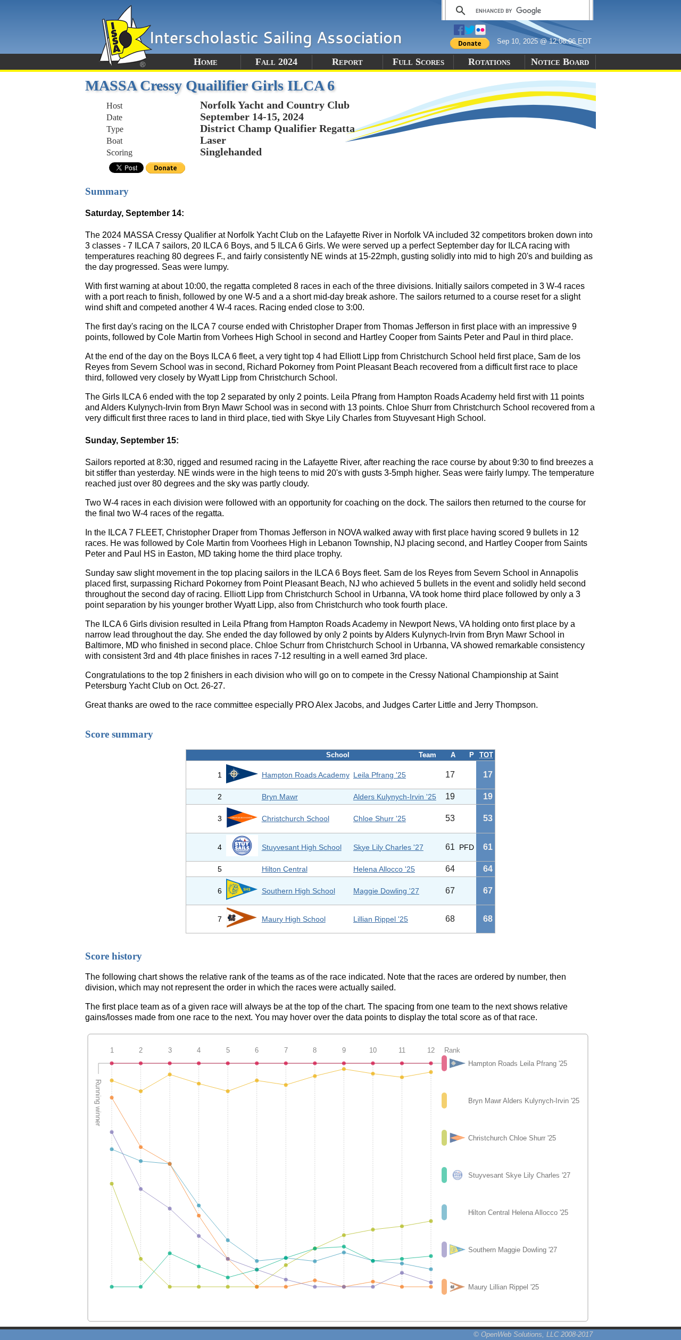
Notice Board (560, 61)
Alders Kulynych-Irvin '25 (394, 796)
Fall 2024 (276, 61)
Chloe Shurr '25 (379, 818)
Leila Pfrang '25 (379, 775)
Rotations (489, 61)
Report (347, 61)
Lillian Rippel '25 (380, 919)
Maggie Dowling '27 (386, 891)
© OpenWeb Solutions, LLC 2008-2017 (533, 1334)
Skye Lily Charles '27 (388, 847)
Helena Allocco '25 (384, 869)
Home (206, 61)
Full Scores (418, 61)
